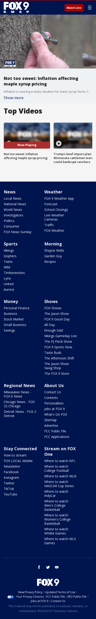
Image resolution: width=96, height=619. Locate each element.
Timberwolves (14, 272)
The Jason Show (56, 313)
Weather (53, 192)
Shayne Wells (54, 250)
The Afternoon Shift (59, 358)
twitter (48, 567)
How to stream (15, 455)
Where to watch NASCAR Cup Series (59, 483)
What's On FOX (55, 414)
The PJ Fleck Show (58, 341)
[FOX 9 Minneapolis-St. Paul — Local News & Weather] (17, 7)
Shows (51, 301)
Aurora (9, 289)
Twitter (9, 483)
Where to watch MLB (60, 476)
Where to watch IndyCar (56, 493)
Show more (14, 97)
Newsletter (12, 466)
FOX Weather (54, 230)
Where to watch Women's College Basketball (57, 519)
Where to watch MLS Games (60, 541)
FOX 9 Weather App (59, 198)
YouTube (10, 494)
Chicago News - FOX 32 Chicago (19, 404)
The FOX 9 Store (56, 373)
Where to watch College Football (56, 468)
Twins (8, 261)
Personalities (54, 403)
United (9, 284)
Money (11, 301)
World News (13, 209)
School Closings (56, 209)
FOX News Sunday (17, 232)
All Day (49, 325)
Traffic (49, 225)
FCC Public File (55, 431)
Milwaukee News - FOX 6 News (17, 394)
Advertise (51, 425)
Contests (51, 397)
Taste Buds (53, 352)
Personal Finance (17, 308)
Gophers (10, 256)
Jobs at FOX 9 (54, 409)
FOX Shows (53, 308)
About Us (54, 385)
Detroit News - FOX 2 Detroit (20, 413)
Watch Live (74, 8)
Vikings (9, 250)
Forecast (51, 204)
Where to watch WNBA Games (56, 531)
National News (15, 204)
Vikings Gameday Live (60, 336)
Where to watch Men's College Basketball (56, 505)
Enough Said (53, 330)
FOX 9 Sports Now (58, 347)
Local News (12, 198)
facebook (39, 567)
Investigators (13, 215)
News (9, 192)
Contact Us (52, 392)
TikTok (9, 488)
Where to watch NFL (59, 461)
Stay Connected (20, 448)
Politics (9, 220)
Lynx (7, 278)
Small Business (15, 325)
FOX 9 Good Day (57, 319)
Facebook (11, 472)
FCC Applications (56, 436)
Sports (10, 244)
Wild (7, 267)
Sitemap (50, 420)
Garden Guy (53, 256)
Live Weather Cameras (54, 217)
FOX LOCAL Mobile (18, 461)
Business (10, 313)
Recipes (50, 261)
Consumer (11, 226)
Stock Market (14, 319)
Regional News (19, 385)
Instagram (11, 477)
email (57, 567)
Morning (53, 244)
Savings (9, 330)
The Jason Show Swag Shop (56, 366)
